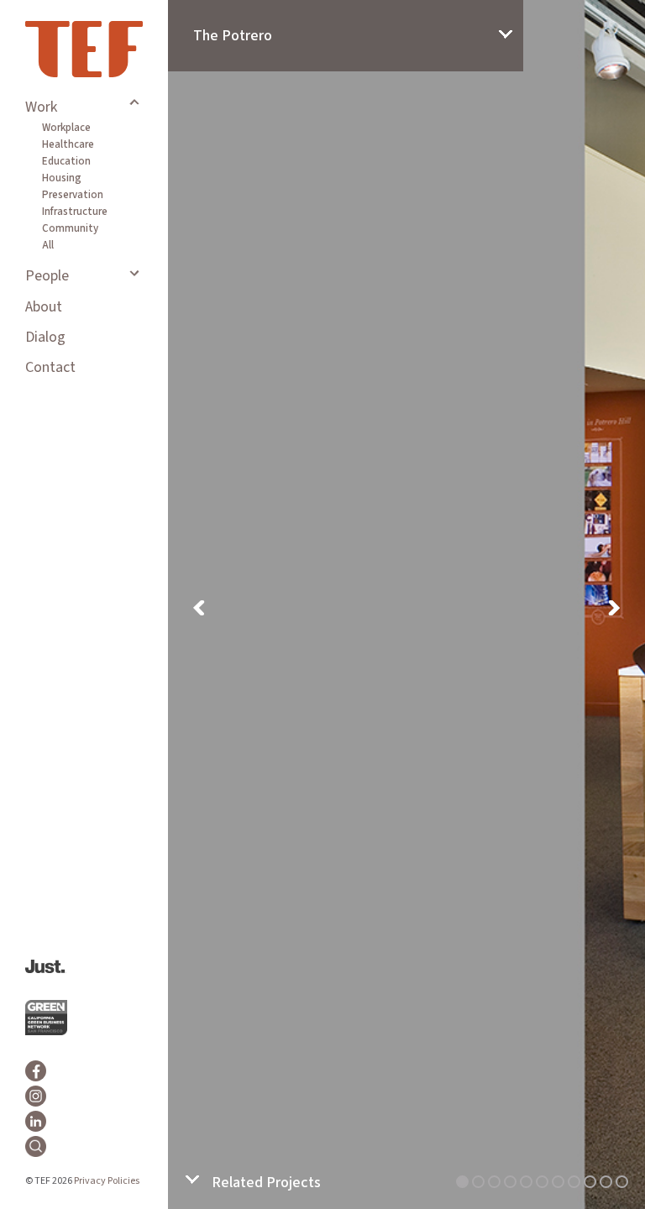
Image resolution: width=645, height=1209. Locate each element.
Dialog (45, 337)
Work (41, 107)
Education (66, 161)
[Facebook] (35, 1070)
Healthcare (68, 144)
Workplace (66, 127)
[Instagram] (35, 1096)
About (43, 307)
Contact (50, 367)
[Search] (35, 1146)
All (48, 245)
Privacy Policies (106, 1181)
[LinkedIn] (35, 1121)
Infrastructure (75, 211)
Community (70, 228)
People (47, 276)
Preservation (72, 194)
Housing (61, 178)
